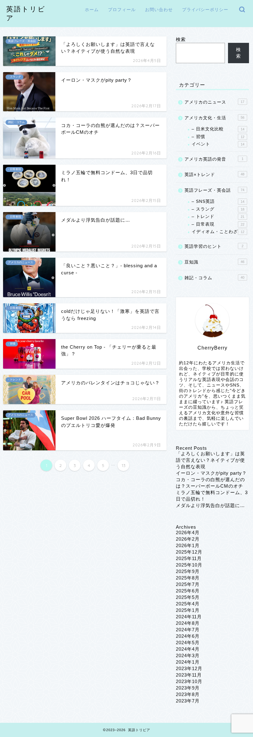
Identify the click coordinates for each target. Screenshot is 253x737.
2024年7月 (188, 629)
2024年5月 (188, 642)
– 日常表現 (218, 224)
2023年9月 (188, 687)
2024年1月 (188, 662)
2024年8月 (188, 623)
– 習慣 (218, 136)
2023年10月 (189, 681)
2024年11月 (189, 616)
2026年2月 (188, 539)
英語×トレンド (214, 174)
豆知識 (214, 262)
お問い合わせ (159, 9)
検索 (181, 39)
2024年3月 (188, 655)
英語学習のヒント (214, 246)
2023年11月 (189, 675)
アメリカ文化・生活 (214, 118)
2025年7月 (188, 584)
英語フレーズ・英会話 (214, 190)
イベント (218, 144)
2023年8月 (188, 694)
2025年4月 (188, 603)
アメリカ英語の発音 (214, 159)
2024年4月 (188, 649)
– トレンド (218, 216)
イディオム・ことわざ (218, 231)
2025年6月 (188, 590)
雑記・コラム (214, 278)
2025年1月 (188, 610)
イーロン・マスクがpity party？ (211, 473)
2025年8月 (188, 577)
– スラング (218, 209)
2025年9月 (188, 571)
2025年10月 (189, 564)
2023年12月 (189, 668)
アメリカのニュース (214, 102)
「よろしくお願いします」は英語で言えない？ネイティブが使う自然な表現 (210, 460)
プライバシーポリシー (205, 9)
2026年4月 (188, 532)
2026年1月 (188, 545)
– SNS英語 (218, 201)
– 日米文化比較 (218, 129)
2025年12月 (189, 552)
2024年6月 (188, 636)
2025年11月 (189, 558)
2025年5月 (188, 597)
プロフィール (122, 9)
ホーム (92, 9)
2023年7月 (188, 700)
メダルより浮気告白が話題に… (210, 505)
